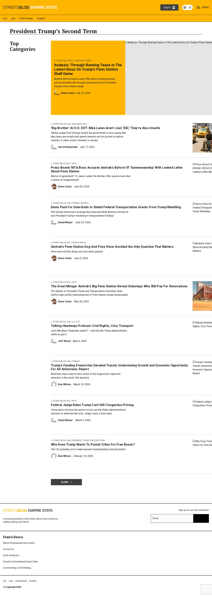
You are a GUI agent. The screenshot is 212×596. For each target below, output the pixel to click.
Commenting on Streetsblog (17, 568)
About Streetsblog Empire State (18, 543)
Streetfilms (26, 18)
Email (155, 518)
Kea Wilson (64, 384)
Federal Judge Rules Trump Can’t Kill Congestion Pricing (92, 405)
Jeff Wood (64, 341)
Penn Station (78, 243)
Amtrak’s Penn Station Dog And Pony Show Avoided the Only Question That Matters (112, 247)
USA (13, 18)
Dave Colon (68, 93)
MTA (74, 163)
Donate (41, 18)
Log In (166, 7)
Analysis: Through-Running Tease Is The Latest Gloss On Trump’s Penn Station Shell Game (88, 69)
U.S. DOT (76, 322)
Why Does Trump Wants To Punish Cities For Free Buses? (93, 444)
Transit (76, 361)
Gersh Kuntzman (67, 147)
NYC (5, 18)
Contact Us (8, 549)
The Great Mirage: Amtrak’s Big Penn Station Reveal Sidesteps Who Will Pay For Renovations (119, 286)
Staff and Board (11, 555)
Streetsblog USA (61, 124)
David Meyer (65, 222)
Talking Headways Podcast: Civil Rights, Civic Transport (92, 326)
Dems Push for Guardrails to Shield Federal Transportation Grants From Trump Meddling (116, 207)
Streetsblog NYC (65, 61)
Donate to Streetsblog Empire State (20, 561)
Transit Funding (80, 203)
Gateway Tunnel (83, 61)
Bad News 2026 (79, 124)
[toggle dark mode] (187, 7)
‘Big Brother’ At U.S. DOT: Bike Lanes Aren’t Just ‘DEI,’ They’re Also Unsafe (105, 128)
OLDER (64, 482)
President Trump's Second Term (88, 440)
